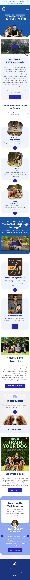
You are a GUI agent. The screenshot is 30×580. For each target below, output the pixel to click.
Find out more (15, 97)
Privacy (18, 569)
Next (28, 536)
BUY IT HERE (15, 490)
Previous (2, 536)
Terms (12, 569)
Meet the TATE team (15, 385)
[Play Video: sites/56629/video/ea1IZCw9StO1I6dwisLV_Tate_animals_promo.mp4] (15, 46)
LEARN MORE (12, 550)
